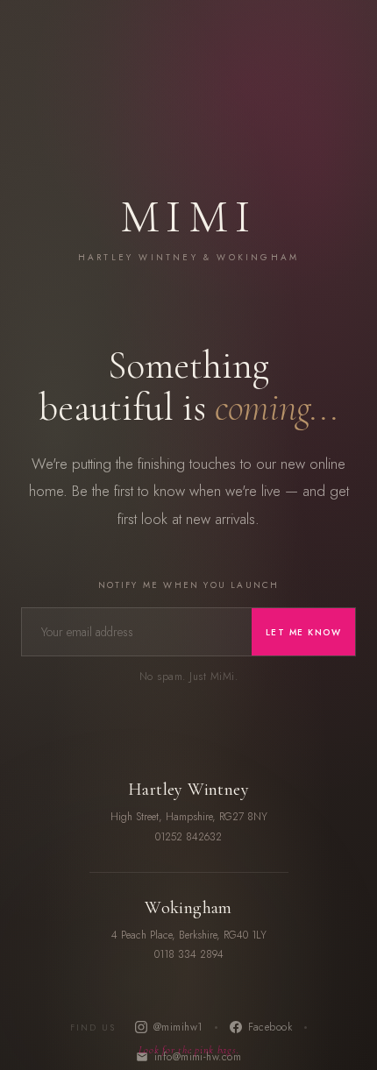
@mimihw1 (178, 1027)
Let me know (304, 632)
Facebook (270, 1027)
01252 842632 (188, 837)
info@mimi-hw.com (198, 1057)
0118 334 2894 (189, 954)
